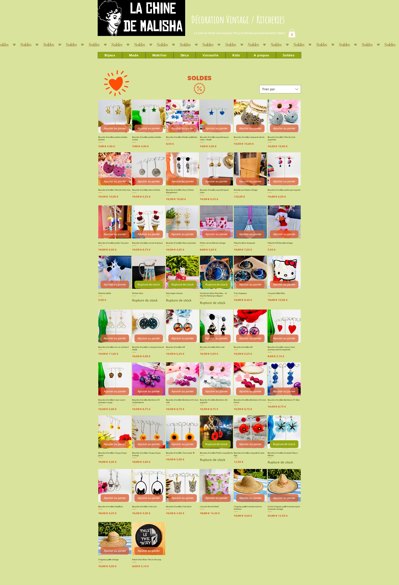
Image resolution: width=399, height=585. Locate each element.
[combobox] (280, 89)
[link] (292, 33)
